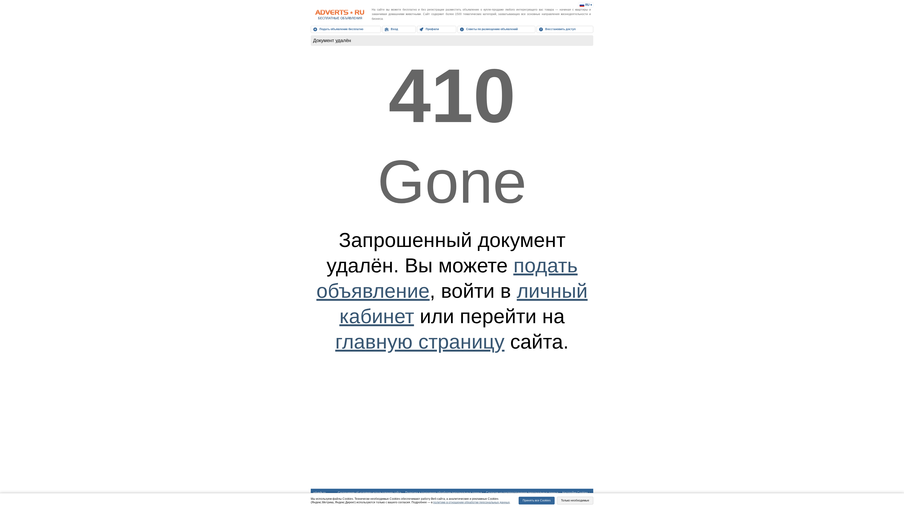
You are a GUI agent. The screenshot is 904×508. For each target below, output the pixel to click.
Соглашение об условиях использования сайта (369, 492)
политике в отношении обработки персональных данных (471, 502)
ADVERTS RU (340, 12)
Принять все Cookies (537, 500)
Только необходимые (575, 500)
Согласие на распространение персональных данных (522, 492)
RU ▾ (588, 5)
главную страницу (419, 341)
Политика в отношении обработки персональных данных (443, 492)
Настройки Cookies (575, 492)
